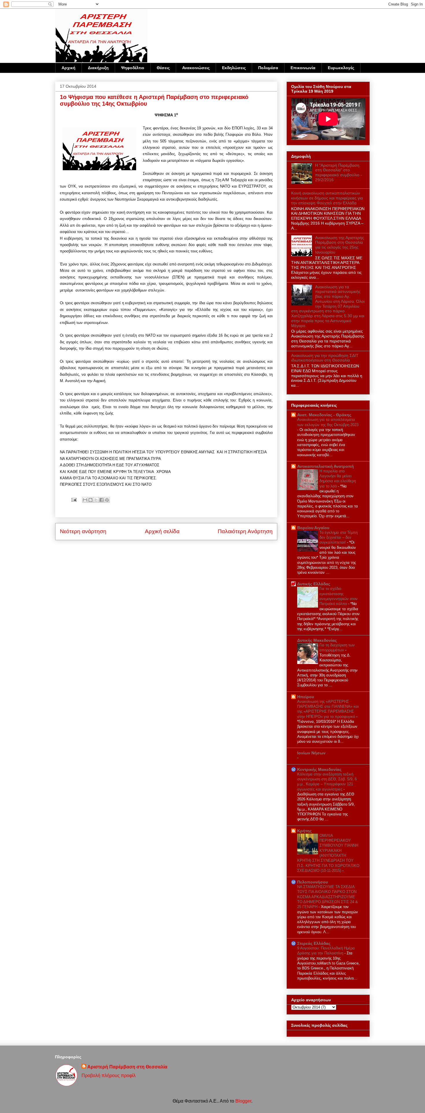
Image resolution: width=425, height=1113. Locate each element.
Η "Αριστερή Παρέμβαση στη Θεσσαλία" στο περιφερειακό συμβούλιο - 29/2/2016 (338, 172)
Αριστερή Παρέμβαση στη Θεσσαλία (127, 1066)
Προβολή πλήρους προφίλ (109, 1075)
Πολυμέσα (268, 67)
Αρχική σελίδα (162, 531)
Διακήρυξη (98, 67)
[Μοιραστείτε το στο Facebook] (101, 500)
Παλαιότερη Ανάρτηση (245, 531)
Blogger (243, 1101)
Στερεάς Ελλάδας (313, 943)
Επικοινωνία (303, 67)
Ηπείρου (305, 696)
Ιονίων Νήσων (311, 753)
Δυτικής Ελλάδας (313, 584)
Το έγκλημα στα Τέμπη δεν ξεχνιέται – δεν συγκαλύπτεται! (338, 537)
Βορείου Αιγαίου (313, 527)
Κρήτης (304, 830)
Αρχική (68, 67)
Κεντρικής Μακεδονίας (319, 769)
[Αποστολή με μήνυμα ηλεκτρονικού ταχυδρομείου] (85, 500)
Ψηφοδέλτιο (132, 67)
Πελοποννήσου (312, 882)
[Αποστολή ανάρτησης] (73, 499)
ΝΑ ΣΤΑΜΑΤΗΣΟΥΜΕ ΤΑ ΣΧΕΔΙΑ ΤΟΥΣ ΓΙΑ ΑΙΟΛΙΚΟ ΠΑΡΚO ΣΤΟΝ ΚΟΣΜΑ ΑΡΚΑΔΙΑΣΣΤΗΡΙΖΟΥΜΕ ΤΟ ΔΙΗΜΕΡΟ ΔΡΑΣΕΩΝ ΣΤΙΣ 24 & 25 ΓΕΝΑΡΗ (327, 897)
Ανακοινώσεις (196, 67)
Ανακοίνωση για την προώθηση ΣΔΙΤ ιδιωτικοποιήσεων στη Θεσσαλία (325, 358)
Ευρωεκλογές (341, 67)
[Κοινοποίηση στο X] (96, 500)
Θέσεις (163, 67)
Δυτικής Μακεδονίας (317, 640)
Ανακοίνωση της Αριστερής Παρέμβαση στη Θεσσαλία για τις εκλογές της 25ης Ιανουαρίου (339, 244)
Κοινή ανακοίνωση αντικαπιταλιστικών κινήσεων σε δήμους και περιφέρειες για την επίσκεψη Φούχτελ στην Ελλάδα (327, 198)
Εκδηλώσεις (234, 67)
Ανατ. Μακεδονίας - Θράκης (324, 414)
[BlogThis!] (90, 500)
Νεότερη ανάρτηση (83, 531)
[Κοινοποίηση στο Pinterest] (107, 500)
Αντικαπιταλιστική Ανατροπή (325, 466)
